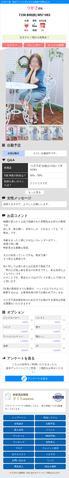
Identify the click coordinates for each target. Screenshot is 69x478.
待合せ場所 (50, 466)
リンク (50, 460)
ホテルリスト (19, 454)
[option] (34, 86)
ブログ (18, 448)
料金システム (50, 417)
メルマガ (50, 454)
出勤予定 (50, 423)
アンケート (19, 436)
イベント (50, 429)
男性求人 (18, 466)
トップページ (19, 417)
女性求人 (50, 442)
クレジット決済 (50, 448)
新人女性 (18, 429)
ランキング (19, 442)
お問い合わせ (19, 460)
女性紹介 (18, 423)
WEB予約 (50, 436)
